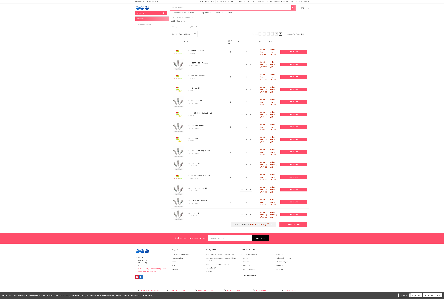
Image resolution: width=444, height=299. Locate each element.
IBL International (249, 269)
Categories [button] (141, 13)
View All (280, 269)
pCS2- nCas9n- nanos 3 (196, 126)
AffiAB (209, 272)
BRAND (245, 258)
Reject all (416, 295)
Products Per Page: (293, 34)
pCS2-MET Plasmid (195, 101)
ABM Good (246, 266)
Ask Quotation (205, 13)
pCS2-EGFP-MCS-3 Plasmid (198, 63)
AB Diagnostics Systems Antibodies (220, 254)
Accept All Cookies (433, 295)
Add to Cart (294, 52)
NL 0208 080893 (262, 290)
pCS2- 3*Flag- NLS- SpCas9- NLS (200, 113)
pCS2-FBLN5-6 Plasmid (196, 76)
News (230, 13)
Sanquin (280, 254)
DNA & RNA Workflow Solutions (182, 13)
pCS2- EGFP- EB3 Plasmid (197, 201)
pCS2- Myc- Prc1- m (195, 163)
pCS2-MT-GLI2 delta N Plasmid (199, 176)
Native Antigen (282, 262)
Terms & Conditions (156, 285)
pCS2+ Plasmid (193, 213)
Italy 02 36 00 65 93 (205, 290)
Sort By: (175, 34)
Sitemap (175, 269)
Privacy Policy (287, 285)
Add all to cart (293, 224)
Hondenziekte (249, 275)
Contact (219, 13)
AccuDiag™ (211, 268)
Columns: (254, 34)
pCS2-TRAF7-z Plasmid (196, 50)
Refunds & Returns (244, 285)
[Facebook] (141, 277)
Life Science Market (250, 254)
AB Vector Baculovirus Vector (218, 264)
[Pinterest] (137, 277)
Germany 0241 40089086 (149, 290)
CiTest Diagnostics (284, 258)
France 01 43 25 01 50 (177, 290)
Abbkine (280, 266)
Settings (404, 295)
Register (306, 1)
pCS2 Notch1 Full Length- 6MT (199, 151)
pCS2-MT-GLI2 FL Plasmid (197, 188)
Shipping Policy (200, 285)
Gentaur (246, 262)
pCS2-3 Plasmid (194, 88)
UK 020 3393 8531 (233, 290)
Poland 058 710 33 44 (292, 290)
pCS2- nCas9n (193, 138)
